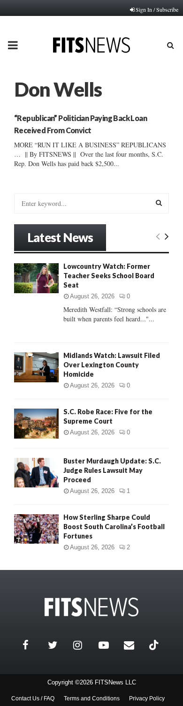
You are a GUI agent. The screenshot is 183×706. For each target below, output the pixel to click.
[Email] (134, 645)
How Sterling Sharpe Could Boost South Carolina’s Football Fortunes (114, 526)
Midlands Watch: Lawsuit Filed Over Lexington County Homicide (111, 364)
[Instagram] (83, 645)
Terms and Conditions (92, 698)
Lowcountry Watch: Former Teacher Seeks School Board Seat (108, 275)
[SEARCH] (159, 202)
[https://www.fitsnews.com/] (91, 607)
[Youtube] (109, 645)
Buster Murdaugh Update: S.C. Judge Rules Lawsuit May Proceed (112, 470)
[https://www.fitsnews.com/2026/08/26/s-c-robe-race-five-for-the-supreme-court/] (36, 423)
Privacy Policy (147, 698)
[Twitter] (58, 645)
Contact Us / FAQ (32, 698)
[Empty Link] (157, 236)
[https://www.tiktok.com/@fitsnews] (154, 645)
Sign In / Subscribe (157, 9)
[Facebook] (33, 645)
